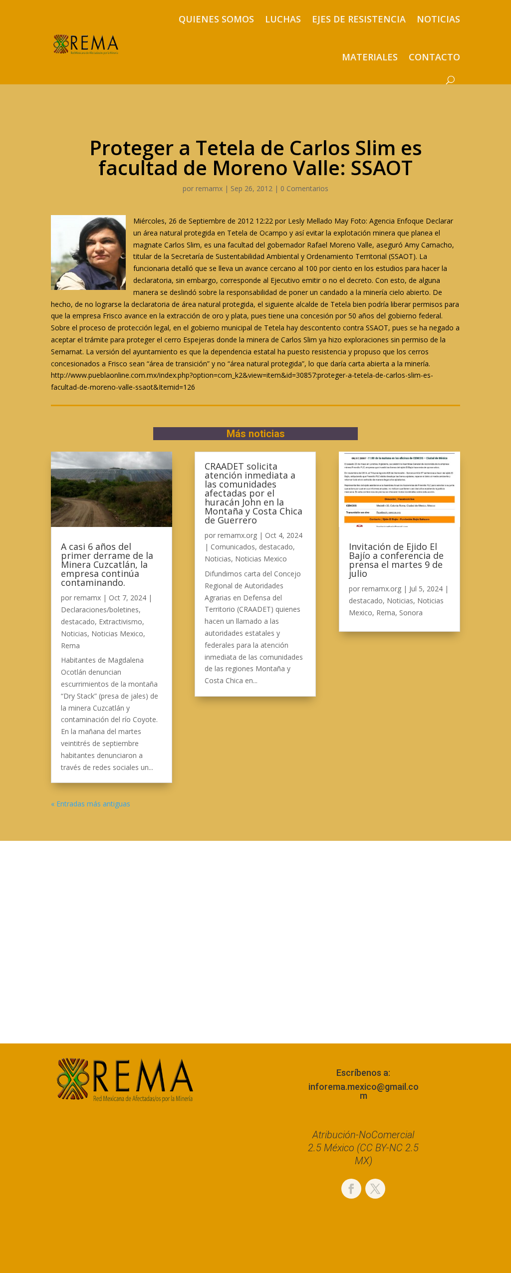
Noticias (438, 19)
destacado (78, 621)
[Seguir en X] (375, 1189)
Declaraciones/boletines (100, 609)
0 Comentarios (304, 188)
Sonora (411, 612)
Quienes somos (216, 19)
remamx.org (237, 535)
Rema (70, 645)
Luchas (283, 19)
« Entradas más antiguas (90, 803)
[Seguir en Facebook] (351, 1189)
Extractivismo (120, 621)
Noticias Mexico (117, 633)
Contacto (434, 57)
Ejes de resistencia (359, 19)
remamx (209, 188)
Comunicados (233, 546)
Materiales (370, 57)
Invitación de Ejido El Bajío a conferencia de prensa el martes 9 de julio (396, 559)
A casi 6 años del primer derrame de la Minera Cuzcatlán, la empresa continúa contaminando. (107, 564)
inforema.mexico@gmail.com (363, 1091)
